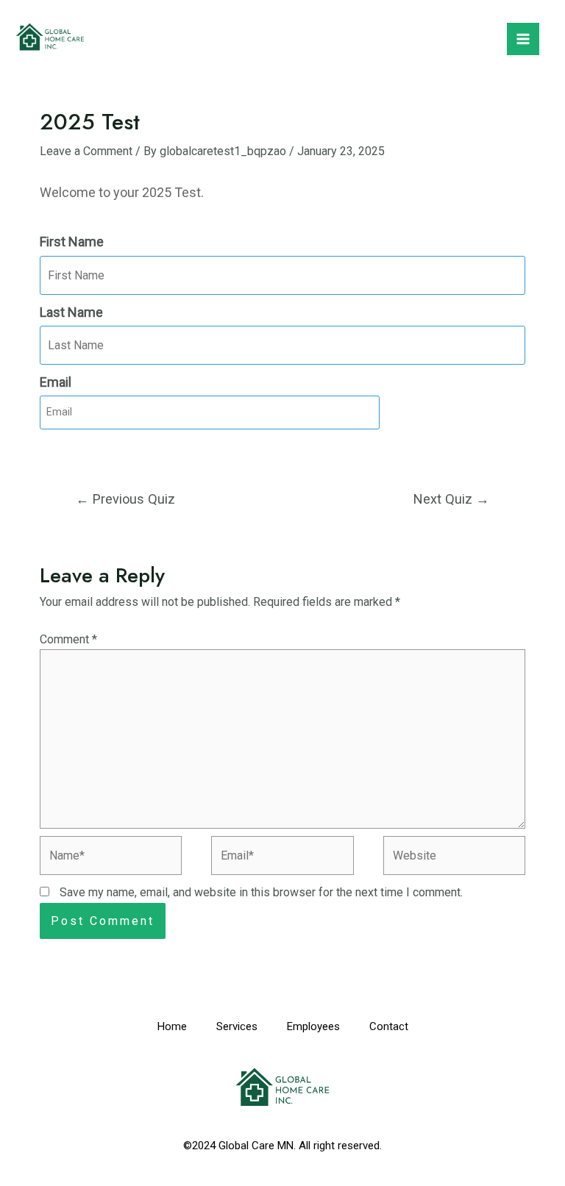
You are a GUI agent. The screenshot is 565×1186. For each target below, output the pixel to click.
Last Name (71, 312)
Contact (388, 1026)
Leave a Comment (86, 151)
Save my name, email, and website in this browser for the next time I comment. (261, 892)
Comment (68, 639)
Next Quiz (451, 499)
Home (172, 1026)
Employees (313, 1026)
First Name (72, 241)
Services (236, 1026)
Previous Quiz (125, 499)
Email (55, 382)
